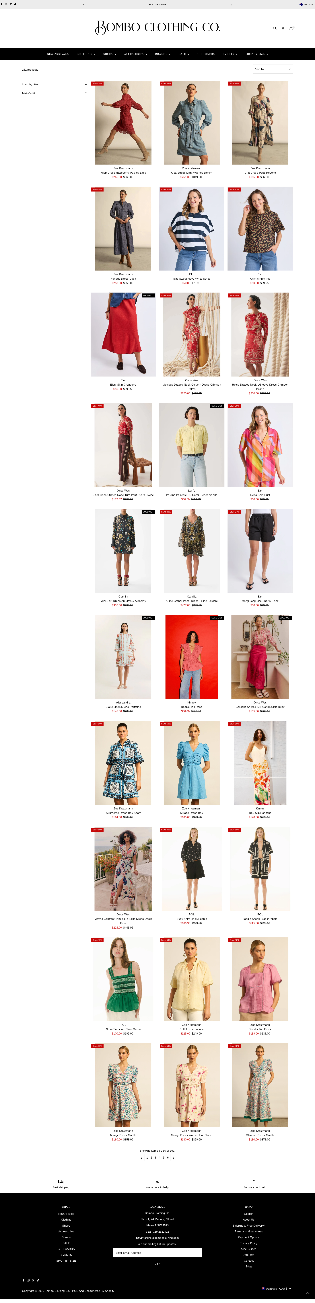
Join (157, 1263)
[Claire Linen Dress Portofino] (123, 657)
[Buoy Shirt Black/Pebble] (192, 869)
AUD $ (307, 4)
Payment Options (249, 1237)
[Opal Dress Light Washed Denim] (192, 123)
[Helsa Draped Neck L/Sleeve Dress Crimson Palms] (260, 335)
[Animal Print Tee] (260, 229)
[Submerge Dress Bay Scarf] (123, 763)
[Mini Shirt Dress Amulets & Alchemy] (123, 551)
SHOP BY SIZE (256, 54)
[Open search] (275, 28)
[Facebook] (1, 4)
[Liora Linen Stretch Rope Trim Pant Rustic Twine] (123, 445)
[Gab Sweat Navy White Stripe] (192, 229)
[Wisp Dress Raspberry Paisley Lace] (123, 123)
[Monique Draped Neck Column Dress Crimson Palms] (192, 335)
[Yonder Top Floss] (260, 979)
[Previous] (83, 5)
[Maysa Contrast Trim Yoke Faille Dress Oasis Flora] (123, 869)
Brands (161, 54)
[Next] (231, 5)
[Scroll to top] (307, 1293)
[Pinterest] (11, 4)
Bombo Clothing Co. (57, 1290)
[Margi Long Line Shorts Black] (260, 551)
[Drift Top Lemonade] (192, 979)
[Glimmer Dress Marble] (260, 1085)
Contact (249, 1260)
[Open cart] (291, 28)
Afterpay (249, 1254)
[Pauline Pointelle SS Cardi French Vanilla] (192, 445)
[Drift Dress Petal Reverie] (260, 123)
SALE (183, 54)
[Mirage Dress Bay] (192, 763)
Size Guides (248, 1248)
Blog (249, 1266)
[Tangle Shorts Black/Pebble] (260, 869)
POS (75, 1290)
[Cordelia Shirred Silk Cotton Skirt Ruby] (260, 657)
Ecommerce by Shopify (99, 1290)
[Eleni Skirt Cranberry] (123, 335)
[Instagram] (6, 4)
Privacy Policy (249, 1243)
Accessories (134, 54)
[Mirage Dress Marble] (123, 1085)
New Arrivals (58, 54)
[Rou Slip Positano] (260, 763)
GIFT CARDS (206, 54)
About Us (249, 1219)
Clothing (85, 54)
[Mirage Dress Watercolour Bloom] (192, 1085)
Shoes (108, 54)
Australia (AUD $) (277, 1288)
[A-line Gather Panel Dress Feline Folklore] (192, 551)
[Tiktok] (15, 4)
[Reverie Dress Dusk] (123, 229)
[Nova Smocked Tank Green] (123, 979)
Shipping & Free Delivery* (249, 1225)
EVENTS (229, 54)
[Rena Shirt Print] (260, 445)
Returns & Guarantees (249, 1231)
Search (248, 1213)
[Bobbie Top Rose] (192, 657)
